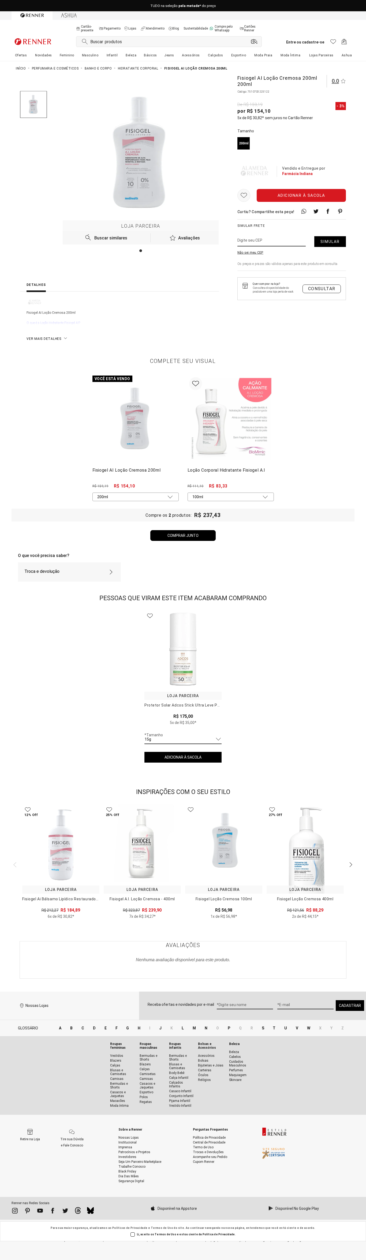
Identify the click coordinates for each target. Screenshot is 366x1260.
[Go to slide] (140, 250)
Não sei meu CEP (250, 252)
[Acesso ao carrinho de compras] (344, 43)
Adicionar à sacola (301, 195)
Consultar (321, 288)
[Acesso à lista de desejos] (333, 43)
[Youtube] (40, 1211)
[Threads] (77, 1212)
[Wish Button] (243, 195)
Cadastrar (350, 1005)
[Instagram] (15, 1211)
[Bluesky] (90, 1212)
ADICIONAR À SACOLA (183, 757)
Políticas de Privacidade (130, 1227)
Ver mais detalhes (44, 339)
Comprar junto (183, 535)
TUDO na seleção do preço (183, 6)
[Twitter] (65, 1211)
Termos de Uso (162, 1227)
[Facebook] (52, 1211)
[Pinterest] (27, 1211)
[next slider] (14, 864)
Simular (330, 241)
